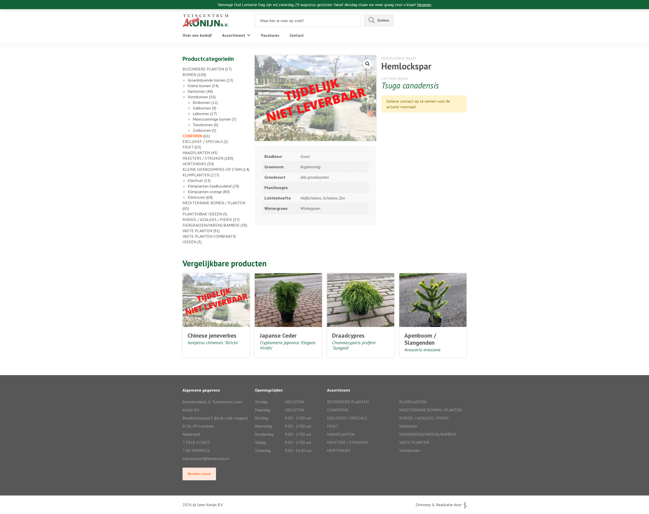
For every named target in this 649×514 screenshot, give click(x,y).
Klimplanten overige (205, 191)
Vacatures (270, 35)
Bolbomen (201, 102)
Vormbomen (198, 96)
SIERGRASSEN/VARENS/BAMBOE (211, 225)
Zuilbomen (202, 130)
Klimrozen (196, 197)
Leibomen (201, 113)
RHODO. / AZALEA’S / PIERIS (424, 417)
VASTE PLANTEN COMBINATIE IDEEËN (209, 239)
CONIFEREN (192, 135)
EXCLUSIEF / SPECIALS (203, 141)
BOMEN (189, 74)
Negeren (424, 4)
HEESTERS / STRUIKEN (203, 158)
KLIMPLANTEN (196, 174)
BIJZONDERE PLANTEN (203, 68)
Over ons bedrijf (197, 35)
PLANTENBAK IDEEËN (202, 213)
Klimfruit (195, 180)
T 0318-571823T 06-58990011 (196, 446)
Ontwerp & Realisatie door (440, 504)
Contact (297, 35)
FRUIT (188, 147)
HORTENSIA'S (194, 163)
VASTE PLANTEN (197, 230)
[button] (367, 63)
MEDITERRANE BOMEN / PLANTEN (214, 202)
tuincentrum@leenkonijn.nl (206, 458)
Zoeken (383, 20)
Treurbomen (203, 124)
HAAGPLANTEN (196, 152)
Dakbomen (202, 108)
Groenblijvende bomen (207, 80)
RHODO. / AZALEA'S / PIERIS (207, 219)
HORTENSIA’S (339, 450)
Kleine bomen (199, 85)
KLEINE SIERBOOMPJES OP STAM (212, 169)
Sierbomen (196, 91)
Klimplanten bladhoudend (209, 186)
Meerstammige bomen (212, 119)
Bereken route (199, 473)
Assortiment (233, 35)
